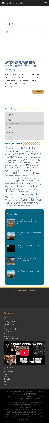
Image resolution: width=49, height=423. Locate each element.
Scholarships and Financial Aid (23, 187)
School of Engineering (16, 189)
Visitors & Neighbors (11, 339)
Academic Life (14, 148)
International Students (30, 178)
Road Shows (9, 186)
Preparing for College (31, 183)
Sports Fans (8, 336)
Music (7, 184)
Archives (9, 128)
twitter (4, 296)
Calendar (7, 379)
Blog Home (10, 115)
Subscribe (10, 132)
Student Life (12, 191)
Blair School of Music (22, 157)
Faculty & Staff (9, 322)
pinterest (37, 296)
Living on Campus (20, 181)
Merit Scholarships (34, 181)
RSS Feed (4, 303)
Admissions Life (23, 152)
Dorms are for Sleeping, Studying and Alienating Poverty (20, 65)
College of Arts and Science (22, 162)
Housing (38, 173)
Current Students (10, 319)
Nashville (15, 183)
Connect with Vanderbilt (24, 291)
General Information (20, 173)
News (6, 377)
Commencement (16, 165)
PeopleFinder (8, 372)
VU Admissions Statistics (21, 204)
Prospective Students (12, 332)
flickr (30, 296)
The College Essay (33, 192)
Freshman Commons (23, 170)
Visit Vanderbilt (28, 203)
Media (6, 327)
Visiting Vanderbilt (13, 203)
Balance (10, 157)
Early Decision (18, 167)
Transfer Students (10, 195)
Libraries (7, 374)
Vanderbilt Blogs (13, 197)
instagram (17, 296)
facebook (11, 296)
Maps (6, 381)
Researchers (8, 334)
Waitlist (29, 205)
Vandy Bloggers (32, 200)
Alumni (6, 317)
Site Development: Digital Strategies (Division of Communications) (26, 405)
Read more (38, 92)
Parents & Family (10, 329)
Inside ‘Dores (11, 137)
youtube (24, 296)
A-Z (5, 384)
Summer (23, 192)
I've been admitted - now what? (18, 176)
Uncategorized (27, 194)
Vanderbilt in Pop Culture (30, 197)
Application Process (27, 154)
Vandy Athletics (13, 200)
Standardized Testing (30, 189)
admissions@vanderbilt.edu (30, 399)
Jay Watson (15, 123)
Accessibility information (35, 412)
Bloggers (10, 120)
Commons (26, 165)
